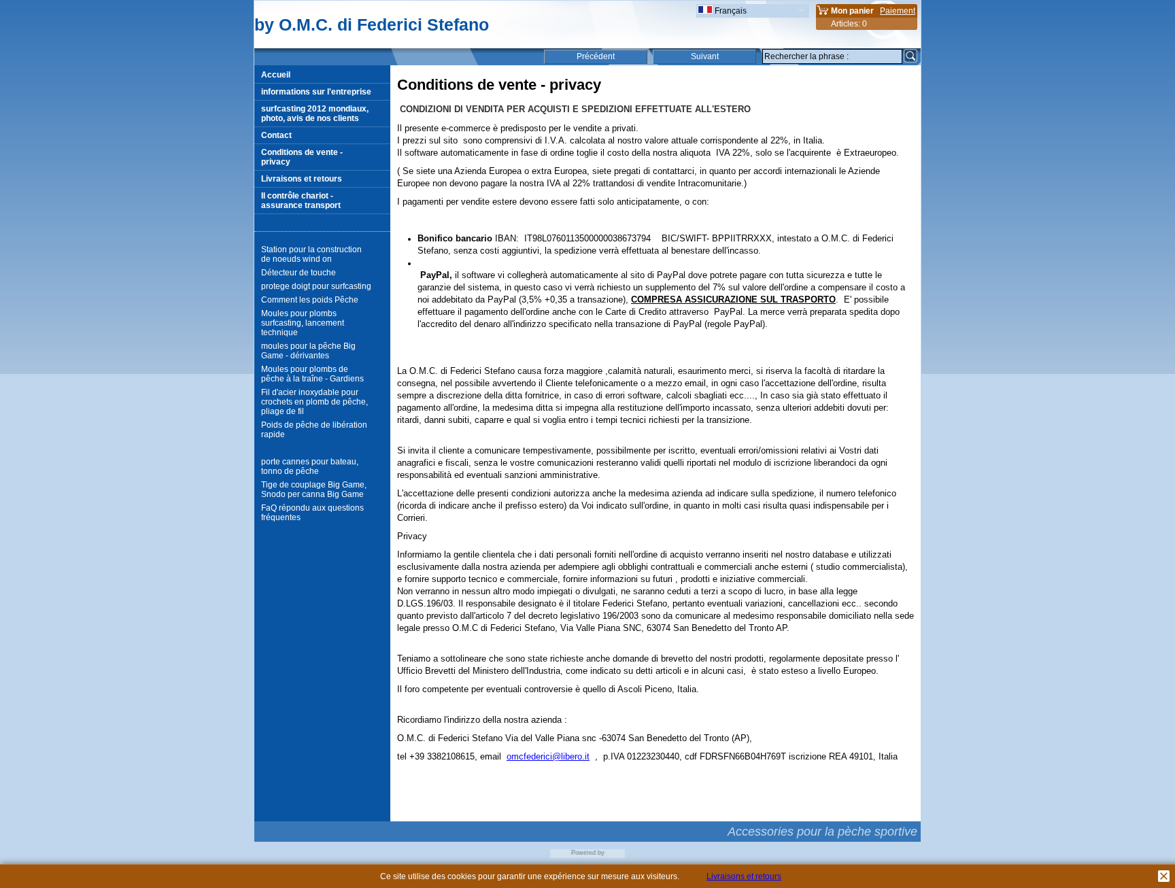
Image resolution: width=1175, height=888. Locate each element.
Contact (276, 135)
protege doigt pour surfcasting (316, 286)
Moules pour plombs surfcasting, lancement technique (302, 323)
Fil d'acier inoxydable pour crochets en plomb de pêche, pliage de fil (314, 402)
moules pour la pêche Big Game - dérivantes (308, 350)
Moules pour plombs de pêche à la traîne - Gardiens (312, 373)
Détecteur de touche (298, 272)
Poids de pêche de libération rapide (314, 429)
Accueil (275, 75)
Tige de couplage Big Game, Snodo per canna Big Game (314, 489)
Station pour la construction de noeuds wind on (311, 254)
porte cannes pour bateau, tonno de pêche (309, 466)
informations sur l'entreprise (316, 92)
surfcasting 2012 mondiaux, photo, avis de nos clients (315, 113)
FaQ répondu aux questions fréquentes (312, 512)
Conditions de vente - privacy (302, 157)
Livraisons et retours (301, 179)
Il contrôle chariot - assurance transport (301, 200)
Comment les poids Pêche (309, 300)
